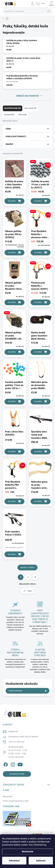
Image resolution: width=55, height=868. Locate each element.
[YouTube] (20, 763)
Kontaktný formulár (16, 774)
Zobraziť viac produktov (27, 96)
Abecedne (22, 115)
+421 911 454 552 (16, 742)
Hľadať (48, 11)
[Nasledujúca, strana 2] (28, 577)
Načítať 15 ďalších (27, 567)
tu (45, 844)
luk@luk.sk (13, 731)
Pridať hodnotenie (15, 691)
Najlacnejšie (31, 108)
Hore (29, 591)
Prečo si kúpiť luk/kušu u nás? (16, 801)
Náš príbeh (7, 796)
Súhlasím (41, 860)
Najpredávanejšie (12, 108)
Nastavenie (27, 851)
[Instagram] (12, 763)
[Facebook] (5, 763)
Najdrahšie (9, 115)
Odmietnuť (14, 860)
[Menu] (51, 3)
